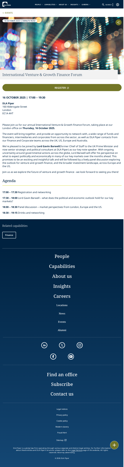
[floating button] (114, 445)
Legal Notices (76, 450)
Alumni (62, 330)
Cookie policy (62, 421)
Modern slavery (62, 426)
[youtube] (71, 357)
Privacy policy (62, 415)
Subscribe (62, 384)
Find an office (62, 374)
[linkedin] (44, 345)
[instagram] (80, 345)
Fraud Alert (62, 432)
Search (108, 5)
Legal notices (62, 409)
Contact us (62, 394)
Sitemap (59, 440)
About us (63, 4)
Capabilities (49, 4)
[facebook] (53, 357)
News (62, 313)
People (38, 4)
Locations (61, 305)
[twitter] (62, 345)
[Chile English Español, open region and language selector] (117, 4)
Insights (74, 4)
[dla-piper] (11, 4)
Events (9, 12)
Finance (9, 235)
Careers (85, 4)
